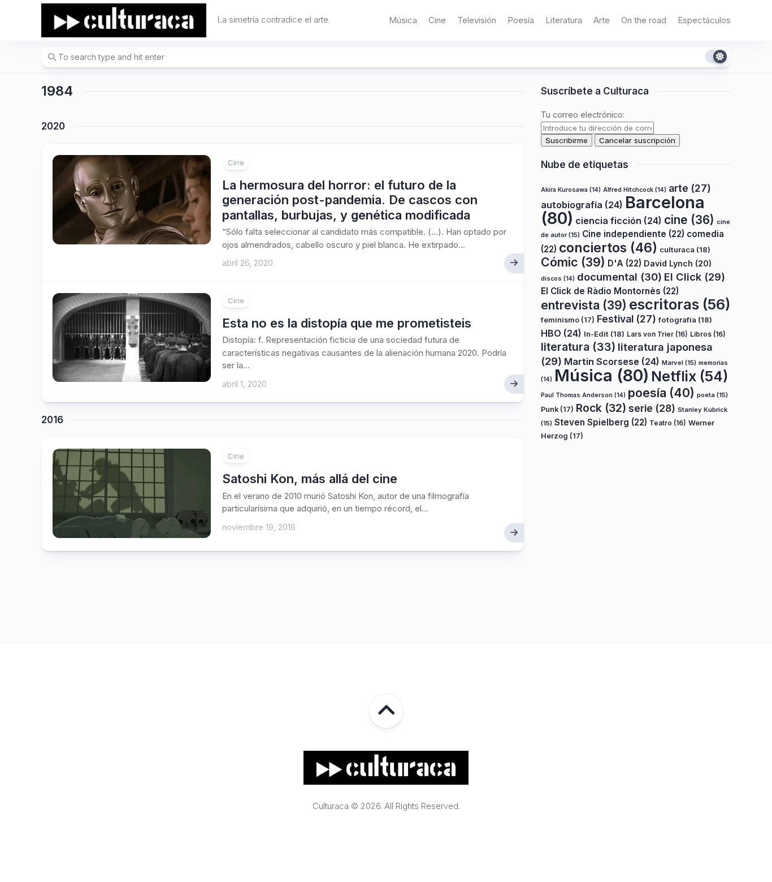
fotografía (685, 319)
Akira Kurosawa (571, 189)
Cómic (573, 262)
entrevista (584, 305)
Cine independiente (633, 234)
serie (651, 408)
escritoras (680, 304)
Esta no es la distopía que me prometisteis (346, 323)
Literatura (563, 20)
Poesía (521, 20)
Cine (437, 20)
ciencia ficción (618, 220)
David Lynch (678, 263)
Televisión (476, 20)
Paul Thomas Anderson (583, 395)
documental (619, 276)
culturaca (685, 249)
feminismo (568, 320)
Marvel (679, 363)
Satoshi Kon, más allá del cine (309, 478)
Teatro (667, 423)
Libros (708, 334)
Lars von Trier (657, 334)
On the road (643, 20)
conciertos (608, 248)
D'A (624, 263)
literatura (578, 347)
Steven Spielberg (600, 422)
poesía (661, 392)
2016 (52, 419)
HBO (561, 333)
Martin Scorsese (612, 361)
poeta (712, 395)
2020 (53, 126)
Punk (557, 409)
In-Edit (604, 333)
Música (403, 20)
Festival (626, 319)
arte (690, 188)
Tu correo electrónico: (582, 114)
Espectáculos (704, 20)
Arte (601, 20)
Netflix (689, 376)
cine (689, 220)
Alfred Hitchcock (634, 189)
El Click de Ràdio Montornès (610, 291)
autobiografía (582, 204)
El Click (694, 276)
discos (558, 278)
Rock (601, 408)
